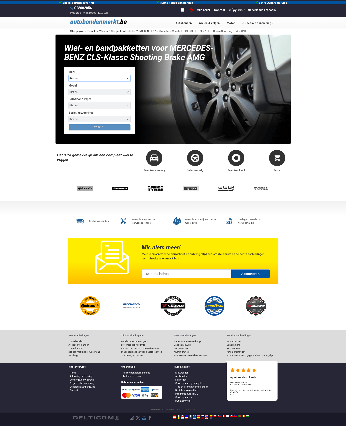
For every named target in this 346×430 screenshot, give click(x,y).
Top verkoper (181, 348)
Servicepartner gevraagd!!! (189, 383)
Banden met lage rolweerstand (84, 351)
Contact (74, 390)
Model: (72, 85)
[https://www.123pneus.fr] (178, 416)
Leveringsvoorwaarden (82, 379)
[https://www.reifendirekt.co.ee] (194, 418)
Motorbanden (234, 341)
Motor (231, 23)
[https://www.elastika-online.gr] (182, 418)
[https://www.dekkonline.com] (194, 416)
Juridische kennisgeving (82, 386)
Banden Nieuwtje (182, 344)
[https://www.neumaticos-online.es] (211, 416)
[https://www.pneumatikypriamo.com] (235, 416)
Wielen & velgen (209, 23)
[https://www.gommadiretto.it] (190, 416)
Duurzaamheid (182, 400)
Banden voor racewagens (134, 341)
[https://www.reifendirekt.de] (174, 416)
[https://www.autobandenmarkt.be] (223, 416)
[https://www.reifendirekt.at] (215, 416)
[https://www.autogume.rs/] (206, 418)
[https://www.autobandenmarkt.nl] (202, 416)
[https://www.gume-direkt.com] (219, 416)
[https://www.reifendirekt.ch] (182, 416)
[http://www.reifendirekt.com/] (211, 418)
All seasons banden (78, 344)
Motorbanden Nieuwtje (133, 344)
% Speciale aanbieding (256, 23)
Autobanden (184, 23)
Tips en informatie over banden (191, 386)
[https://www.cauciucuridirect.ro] (178, 418)
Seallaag (73, 355)
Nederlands (255, 10)
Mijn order (180, 379)
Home (73, 372)
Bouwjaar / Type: (79, 99)
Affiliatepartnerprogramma (136, 372)
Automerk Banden (236, 351)
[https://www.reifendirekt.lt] (198, 418)
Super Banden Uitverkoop (187, 341)
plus (232, 394)
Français (270, 10)
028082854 (83, 8)
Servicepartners (183, 397)
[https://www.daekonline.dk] (198, 416)
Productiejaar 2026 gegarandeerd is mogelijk (250, 355)
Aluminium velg (182, 351)
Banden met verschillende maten (191, 355)
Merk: (72, 72)
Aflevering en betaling (81, 376)
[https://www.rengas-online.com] (227, 416)
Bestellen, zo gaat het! (186, 390)
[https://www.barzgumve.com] (186, 418)
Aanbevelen (181, 376)
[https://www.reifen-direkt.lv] (202, 418)
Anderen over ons (132, 376)
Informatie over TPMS (186, 393)
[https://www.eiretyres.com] (243, 416)
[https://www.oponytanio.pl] (174, 418)
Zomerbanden (75, 341)
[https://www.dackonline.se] (186, 416)
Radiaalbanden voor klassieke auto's (140, 348)
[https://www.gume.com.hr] (190, 418)
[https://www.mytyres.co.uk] (206, 416)
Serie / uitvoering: (80, 112)
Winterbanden (75, 348)
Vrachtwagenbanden (132, 355)
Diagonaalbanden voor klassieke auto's (141, 351)
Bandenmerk (233, 344)
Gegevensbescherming (82, 383)
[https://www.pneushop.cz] (231, 416)
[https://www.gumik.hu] (247, 416)
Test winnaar (233, 348)
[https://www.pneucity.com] (239, 416)
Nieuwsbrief (181, 372)
